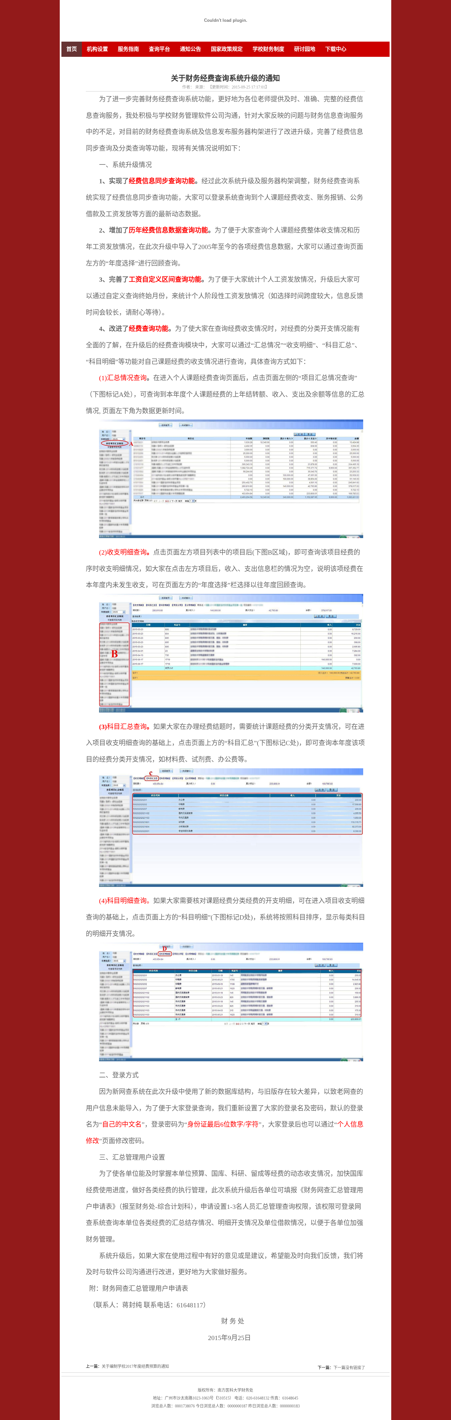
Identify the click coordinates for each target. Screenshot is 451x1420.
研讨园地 (304, 49)
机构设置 (97, 49)
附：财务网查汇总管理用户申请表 (138, 1288)
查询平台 (159, 49)
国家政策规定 (227, 49)
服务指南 (128, 49)
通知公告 (190, 49)
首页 (71, 49)
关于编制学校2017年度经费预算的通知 (135, 1366)
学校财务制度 (268, 49)
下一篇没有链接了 (349, 1367)
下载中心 (335, 49)
